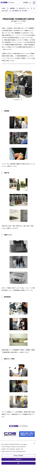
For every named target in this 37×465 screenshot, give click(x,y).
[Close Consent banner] (34, 443)
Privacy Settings (18, 455)
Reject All (18, 459)
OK (18, 463)
